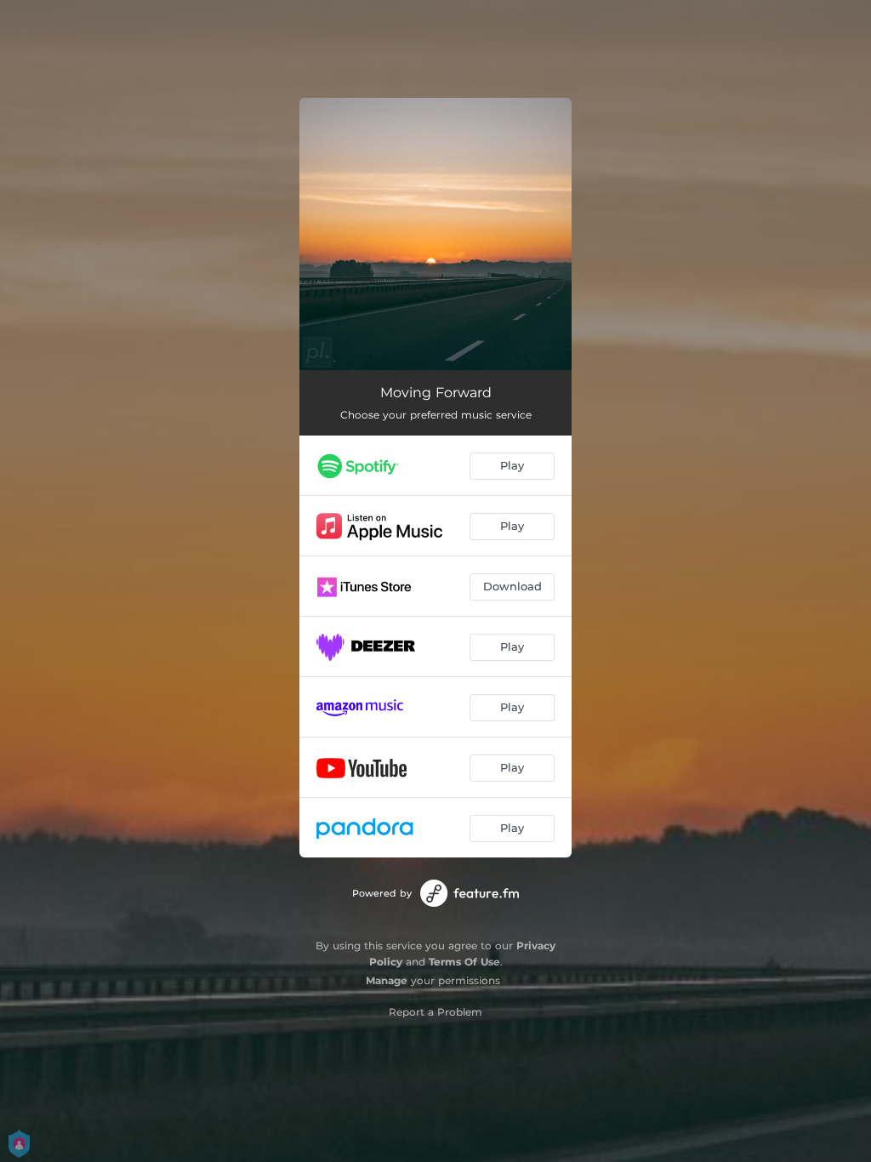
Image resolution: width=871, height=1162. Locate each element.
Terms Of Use (464, 961)
